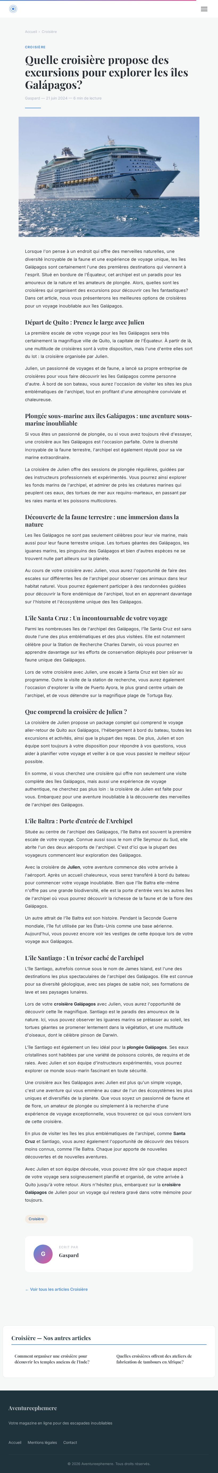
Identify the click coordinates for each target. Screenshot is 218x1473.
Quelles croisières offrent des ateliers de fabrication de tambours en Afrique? (154, 1358)
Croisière (49, 31)
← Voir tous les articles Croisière (56, 1289)
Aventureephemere (33, 1407)
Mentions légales (42, 1442)
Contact (70, 1442)
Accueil (31, 31)
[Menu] (204, 9)
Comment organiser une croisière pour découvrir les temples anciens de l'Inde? (52, 1358)
